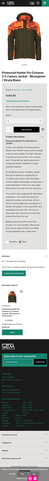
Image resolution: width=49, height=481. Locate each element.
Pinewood (16, 90)
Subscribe (40, 362)
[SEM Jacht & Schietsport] (14, 3)
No (34, 474)
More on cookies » (24, 478)
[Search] (31, 3)
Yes (22, 474)
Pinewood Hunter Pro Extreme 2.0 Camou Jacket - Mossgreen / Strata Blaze (11, 312)
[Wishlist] (37, 3)
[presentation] (2, 36)
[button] (23, 64)
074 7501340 (9, 377)
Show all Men (27, 90)
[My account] (33, 3)
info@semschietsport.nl (13, 380)
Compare (13, 242)
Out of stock (27, 129)
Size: (8, 115)
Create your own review (14, 273)
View (12, 332)
